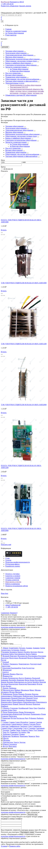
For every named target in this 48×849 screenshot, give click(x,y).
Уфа (28, 732)
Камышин (5, 680)
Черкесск (31, 736)
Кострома (4, 684)
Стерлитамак (17, 728)
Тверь (18, 730)
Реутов (13, 718)
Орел (35, 708)
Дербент (6, 664)
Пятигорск (13, 716)
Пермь (21, 712)
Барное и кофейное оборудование (18, 138)
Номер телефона (7, 621)
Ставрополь (36, 726)
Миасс (31, 690)
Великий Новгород (10, 656)
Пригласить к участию (9, 631)
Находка (35, 694)
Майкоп (17, 690)
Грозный (5, 662)
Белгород (34, 652)
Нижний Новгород (18, 698)
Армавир (36, 648)
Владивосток (23, 656)
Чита (37, 736)
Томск (30, 730)
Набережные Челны (10, 694)
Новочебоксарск (29, 702)
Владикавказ (33, 656)
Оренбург (41, 708)
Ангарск (22, 648)
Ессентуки (30, 668)
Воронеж (37, 658)
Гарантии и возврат (12, 576)
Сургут (25, 728)
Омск (31, 708)
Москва (38, 690)
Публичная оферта (12, 564)
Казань (5, 678)
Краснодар (23, 684)
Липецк (5, 688)
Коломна (10, 682)
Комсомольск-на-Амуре (23, 682)
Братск (28, 654)
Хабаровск (7, 734)
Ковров (3, 682)
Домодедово (5, 666)
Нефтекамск (17, 696)
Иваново (6, 674)
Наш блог (4, 593)
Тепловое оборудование (14, 126)
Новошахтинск (6, 704)
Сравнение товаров (12, 578)
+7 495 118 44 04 (11, 607)
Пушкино (4, 716)
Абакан (5, 648)
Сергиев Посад (35, 724)
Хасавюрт (15, 734)
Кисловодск (39, 680)
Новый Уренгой (19, 704)
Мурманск (5, 692)
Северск (25, 724)
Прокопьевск (36, 714)
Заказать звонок (7, 763)
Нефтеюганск (28, 696)
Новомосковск (31, 700)
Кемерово (20, 680)
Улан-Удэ (6, 732)
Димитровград (23, 664)
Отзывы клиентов (12, 580)
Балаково (5, 652)
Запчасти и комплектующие (16, 31)
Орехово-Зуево (6, 710)
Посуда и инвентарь (13, 148)
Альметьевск (14, 648)
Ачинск (23, 650)
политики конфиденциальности (13, 627)
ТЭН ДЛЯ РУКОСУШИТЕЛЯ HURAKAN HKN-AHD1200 (24, 344)
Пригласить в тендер (13, 582)
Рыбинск (40, 718)
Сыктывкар (40, 728)
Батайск (27, 652)
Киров (32, 680)
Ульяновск (14, 732)
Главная (8, 29)
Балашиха (13, 652)
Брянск (34, 654)
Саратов (39, 722)
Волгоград (5, 658)
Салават (6, 722)
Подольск (26, 714)
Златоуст (5, 672)
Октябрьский (23, 708)
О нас (7, 558)
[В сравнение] (4, 234)
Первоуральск (13, 712)
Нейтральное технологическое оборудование (22, 134)
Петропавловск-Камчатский (11, 714)
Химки (22, 734)
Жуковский (7, 670)
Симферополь (14, 726)
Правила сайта (14, 846)
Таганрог (5, 730)
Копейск (36, 682)
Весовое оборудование (14, 150)
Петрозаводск (29, 712)
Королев (43, 682)
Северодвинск (16, 724)
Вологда (30, 658)
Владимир (42, 656)
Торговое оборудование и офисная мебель (21, 156)
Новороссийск (6, 702)
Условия (4, 846)
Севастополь (6, 724)
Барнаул (21, 652)
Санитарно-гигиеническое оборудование (21, 140)
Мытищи (18, 692)
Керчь (27, 680)
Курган (39, 684)
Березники (5, 654)
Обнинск (6, 708)
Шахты (6, 738)
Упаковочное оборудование (15, 152)
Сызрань (32, 728)
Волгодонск (14, 658)
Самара (12, 722)
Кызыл (8, 686)
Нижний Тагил (32, 698)
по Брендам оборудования (20, 146)
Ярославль (12, 746)
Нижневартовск (40, 696)
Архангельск (6, 650)
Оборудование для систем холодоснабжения (22, 154)
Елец (24, 668)
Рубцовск (32, 718)
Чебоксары (6, 736)
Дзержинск (13, 664)
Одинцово (14, 708)
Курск (3, 686)
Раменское (6, 718)
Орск (15, 710)
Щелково (6, 740)
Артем (42, 648)
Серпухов (4, 726)
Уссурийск (22, 732)
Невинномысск (7, 696)
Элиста (16, 742)
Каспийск (13, 680)
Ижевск (13, 674)
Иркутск (19, 674)
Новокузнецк (6, 700)
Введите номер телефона (31, 806)
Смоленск (23, 726)
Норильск (36, 704)
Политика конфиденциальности (17, 562)
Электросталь (8, 742)
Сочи (30, 726)
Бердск (40, 652)
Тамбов (13, 730)
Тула (35, 730)
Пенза (5, 712)
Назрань (21, 694)
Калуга (21, 678)
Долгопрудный (35, 664)
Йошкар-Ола (7, 676)
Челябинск (15, 736)
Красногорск (13, 684)
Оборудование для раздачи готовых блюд (21, 136)
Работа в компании (12, 584)
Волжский (23, 658)
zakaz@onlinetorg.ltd (12, 605)
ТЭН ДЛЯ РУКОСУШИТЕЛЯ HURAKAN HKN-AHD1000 (24, 283)
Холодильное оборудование (16, 128)
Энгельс (22, 742)
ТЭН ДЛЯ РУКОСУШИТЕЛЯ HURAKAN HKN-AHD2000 (24, 405)
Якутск (5, 746)
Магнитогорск (8, 690)
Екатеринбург (16, 668)
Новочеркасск (41, 702)
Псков (43, 714)
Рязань (3, 720)
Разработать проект (12, 566)
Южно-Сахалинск (10, 744)
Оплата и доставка (12, 574)
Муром (12, 692)
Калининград (13, 678)
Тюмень (40, 730)
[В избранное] (2, 234)
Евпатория (6, 668)
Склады (8, 560)
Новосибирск (17, 702)
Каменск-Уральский (32, 678)
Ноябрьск (4, 706)
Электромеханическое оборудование (19, 130)
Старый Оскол (6, 728)
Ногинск (29, 704)
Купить (3, 230)
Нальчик (28, 694)
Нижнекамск (6, 698)
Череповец (24, 736)
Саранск (32, 722)
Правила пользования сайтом (16, 586)
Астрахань (15, 650)
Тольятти (24, 730)
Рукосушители (10, 35)
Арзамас (29, 648)
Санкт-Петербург (21, 722)
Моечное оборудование (14, 132)
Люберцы (12, 688)
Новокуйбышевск (18, 700)
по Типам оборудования (14, 33)
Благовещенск (20, 654)
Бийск (11, 654)
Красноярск (31, 684)
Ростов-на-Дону (22, 718)
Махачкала (25, 690)
